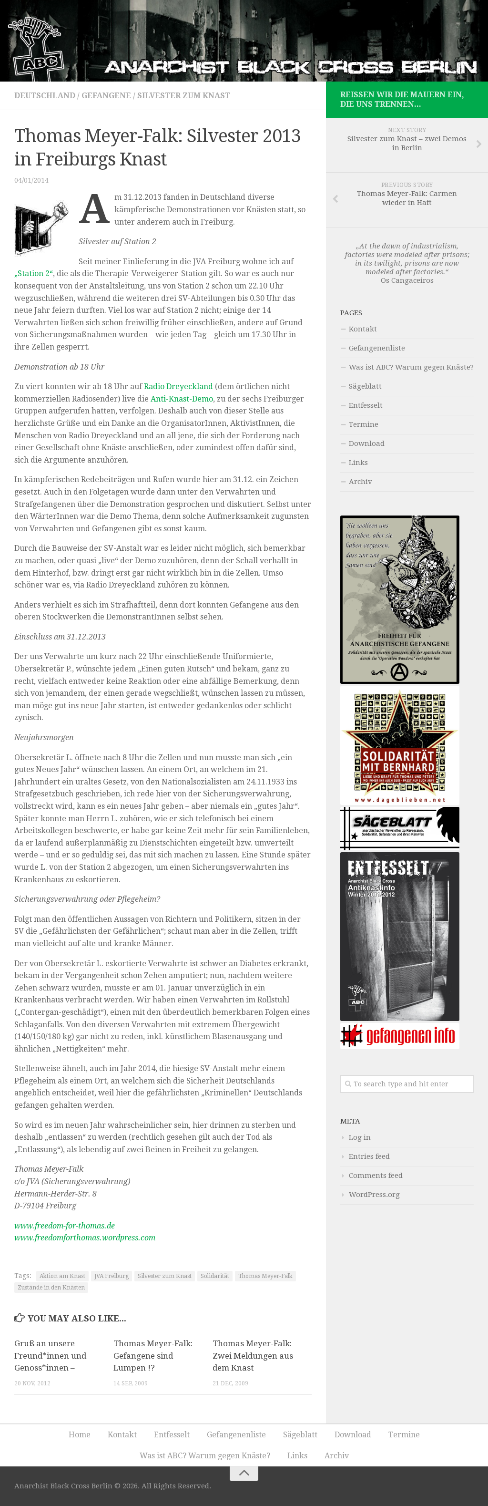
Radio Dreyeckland (178, 386)
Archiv (360, 481)
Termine (363, 424)
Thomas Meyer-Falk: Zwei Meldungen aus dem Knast (253, 1355)
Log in (360, 1137)
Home (80, 1434)
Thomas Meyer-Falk (265, 1276)
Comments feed (376, 1175)
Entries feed (369, 1156)
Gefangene (106, 95)
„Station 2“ (33, 273)
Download (367, 443)
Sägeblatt (365, 386)
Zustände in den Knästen (51, 1287)
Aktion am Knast (62, 1276)
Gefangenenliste (377, 348)
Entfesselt (366, 405)
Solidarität (215, 1276)
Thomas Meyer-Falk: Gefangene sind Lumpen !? (153, 1355)
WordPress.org (374, 1194)
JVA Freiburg (111, 1276)
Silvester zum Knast (183, 95)
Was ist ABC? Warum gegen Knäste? (411, 367)
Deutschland (44, 95)
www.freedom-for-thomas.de (64, 1225)
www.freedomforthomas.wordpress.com (84, 1237)
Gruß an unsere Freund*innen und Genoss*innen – (50, 1355)
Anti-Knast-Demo (182, 398)
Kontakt (363, 329)
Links (358, 462)
